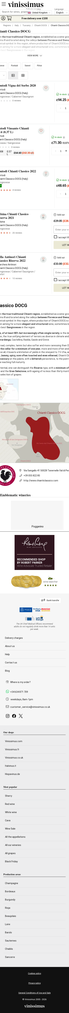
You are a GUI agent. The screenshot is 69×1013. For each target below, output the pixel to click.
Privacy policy (34, 983)
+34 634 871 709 (19, 692)
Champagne (11, 883)
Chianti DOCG (40, 25)
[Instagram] (8, 717)
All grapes (10, 853)
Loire (7, 924)
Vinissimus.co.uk (14, 757)
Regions (7, 25)
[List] (13, 75)
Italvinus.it (10, 766)
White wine (11, 812)
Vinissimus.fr (12, 749)
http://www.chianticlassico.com (41, 480)
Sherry (8, 795)
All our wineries (13, 845)
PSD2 (28, 610)
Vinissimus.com (13, 741)
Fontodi (14, 65)
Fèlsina (40, 65)
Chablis (9, 949)
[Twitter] (21, 717)
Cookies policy (34, 973)
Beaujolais (10, 916)
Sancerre (10, 957)
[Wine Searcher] (34, 581)
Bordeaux (10, 891)
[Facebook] (14, 717)
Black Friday (11, 861)
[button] (3, 18)
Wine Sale (10, 828)
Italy (17, 25)
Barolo (8, 932)
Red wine (10, 804)
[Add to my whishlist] (46, 88)
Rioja (7, 908)
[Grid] (23, 75)
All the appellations (15, 837)
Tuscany (26, 25)
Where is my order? (20, 682)
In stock (59, 137)
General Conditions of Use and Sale (34, 993)
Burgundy (10, 899)
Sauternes (10, 940)
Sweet (27, 65)
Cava (7, 820)
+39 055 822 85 (32, 475)
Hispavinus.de (12, 774)
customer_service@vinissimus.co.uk (30, 707)
